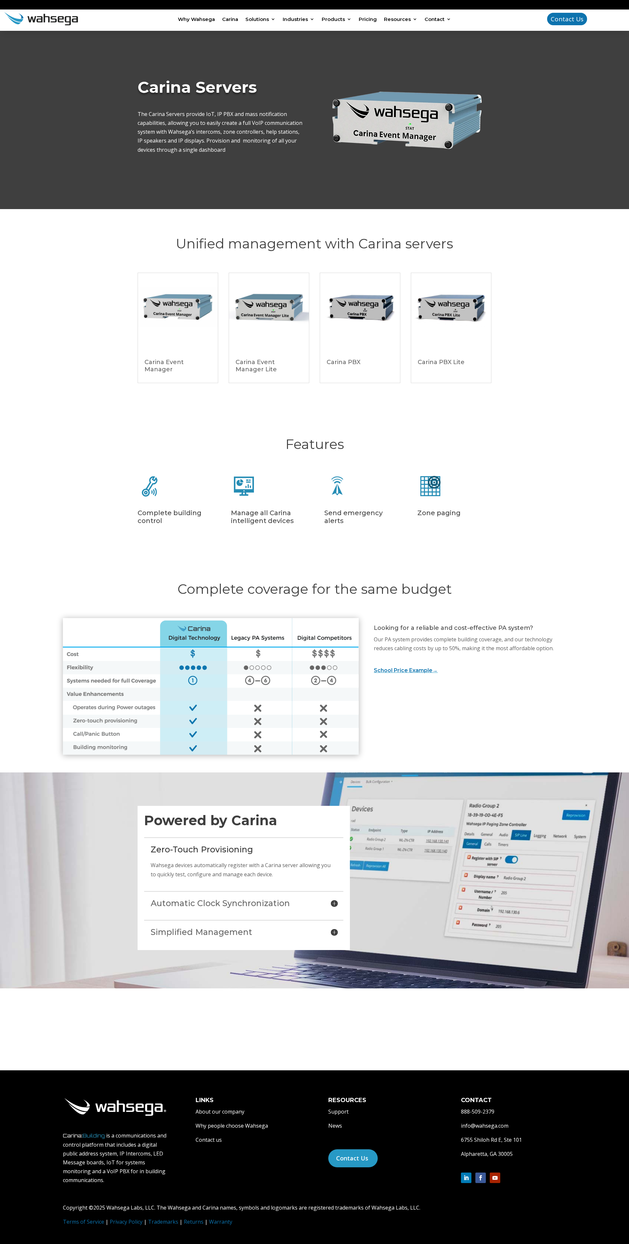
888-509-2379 (477, 1111)
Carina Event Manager (164, 366)
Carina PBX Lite (441, 362)
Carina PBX (343, 362)
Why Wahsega (196, 19)
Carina (230, 19)
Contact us (209, 1139)
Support (338, 1111)
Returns (193, 1221)
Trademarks (164, 1221)
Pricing (368, 19)
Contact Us (567, 19)
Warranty (220, 1221)
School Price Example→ (406, 670)
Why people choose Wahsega (232, 1125)
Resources (397, 19)
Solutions (257, 19)
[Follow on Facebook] (480, 1178)
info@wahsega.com (484, 1125)
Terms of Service (83, 1221)
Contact (435, 19)
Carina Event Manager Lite (256, 366)
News (335, 1125)
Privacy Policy (126, 1221)
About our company (220, 1111)
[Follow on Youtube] (495, 1178)
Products (333, 19)
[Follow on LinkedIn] (466, 1178)
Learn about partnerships (426, 1031)
